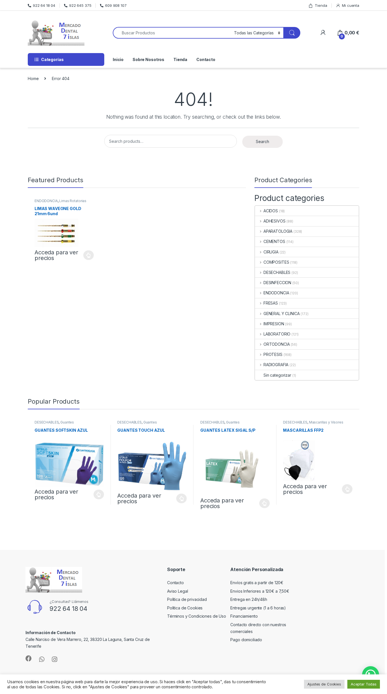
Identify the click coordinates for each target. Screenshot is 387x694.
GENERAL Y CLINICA (281, 313)
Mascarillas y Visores (326, 422)
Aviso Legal (177, 591)
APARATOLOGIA (277, 231)
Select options (87, 255)
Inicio (118, 59)
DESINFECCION (277, 282)
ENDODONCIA (46, 201)
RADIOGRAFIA (275, 364)
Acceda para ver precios (56, 255)
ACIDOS (270, 210)
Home (33, 78)
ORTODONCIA (276, 344)
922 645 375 (80, 5)
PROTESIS (272, 354)
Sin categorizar (277, 375)
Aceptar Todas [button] (364, 684)
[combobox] (172, 33)
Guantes (67, 422)
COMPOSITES (276, 262)
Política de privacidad (187, 599)
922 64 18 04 (44, 5)
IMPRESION (273, 323)
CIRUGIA (270, 251)
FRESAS (270, 303)
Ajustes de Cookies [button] (324, 684)
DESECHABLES (276, 272)
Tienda (321, 5)
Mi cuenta (350, 5)
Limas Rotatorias (72, 201)
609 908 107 (115, 5)
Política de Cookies (185, 607)
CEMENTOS (274, 241)
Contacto (205, 59)
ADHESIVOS (274, 221)
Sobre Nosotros (148, 59)
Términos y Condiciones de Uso (196, 616)
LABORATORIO (276, 334)
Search (262, 141)
